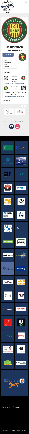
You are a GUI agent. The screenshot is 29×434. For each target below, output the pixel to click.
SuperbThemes (18, 431)
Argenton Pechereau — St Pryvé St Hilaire (14, 96)
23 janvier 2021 (14, 86)
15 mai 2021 (14, 76)
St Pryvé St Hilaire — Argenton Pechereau (14, 83)
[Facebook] (12, 126)
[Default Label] (17, 126)
